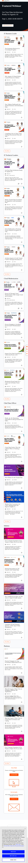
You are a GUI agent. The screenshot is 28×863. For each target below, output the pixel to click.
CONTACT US (14, 798)
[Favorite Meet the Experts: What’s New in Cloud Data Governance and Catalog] (21, 731)
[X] (26, 351)
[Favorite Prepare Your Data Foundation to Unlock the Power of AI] (21, 365)
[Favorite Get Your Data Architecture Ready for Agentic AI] (21, 183)
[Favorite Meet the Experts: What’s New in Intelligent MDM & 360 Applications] (21, 702)
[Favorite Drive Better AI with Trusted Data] (21, 488)
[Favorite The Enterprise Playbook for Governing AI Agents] (21, 60)
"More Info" (18, 844)
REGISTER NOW (8, 25)
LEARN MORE (14, 774)
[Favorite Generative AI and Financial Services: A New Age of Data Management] (21, 637)
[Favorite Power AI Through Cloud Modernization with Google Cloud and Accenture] (21, 308)
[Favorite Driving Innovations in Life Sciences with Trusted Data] (21, 580)
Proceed (13, 851)
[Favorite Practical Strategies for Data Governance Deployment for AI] (21, 672)
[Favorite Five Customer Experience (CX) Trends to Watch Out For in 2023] (21, 552)
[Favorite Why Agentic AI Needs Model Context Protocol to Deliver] (21, 88)
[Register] (18, 183)
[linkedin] (26, 349)
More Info (13, 859)
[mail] (26, 347)
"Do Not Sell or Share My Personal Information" (14, 845)
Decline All (13, 855)
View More (7, 150)
